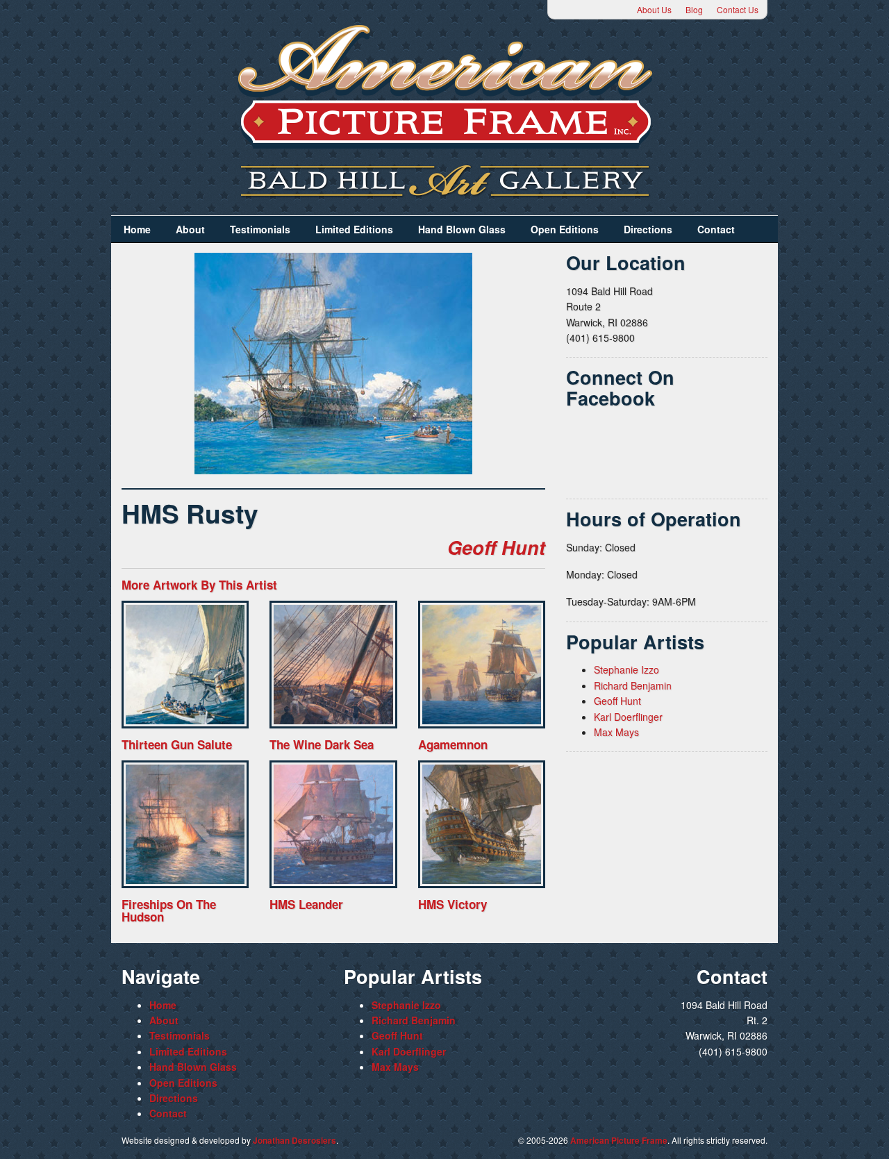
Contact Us (737, 9)
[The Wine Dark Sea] (333, 664)
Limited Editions (354, 229)
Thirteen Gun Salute (177, 744)
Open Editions (565, 229)
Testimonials (260, 229)
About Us (654, 9)
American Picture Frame (618, 1140)
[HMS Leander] (333, 823)
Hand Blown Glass (462, 229)
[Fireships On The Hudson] (185, 823)
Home (137, 229)
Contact (716, 229)
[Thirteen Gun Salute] (185, 664)
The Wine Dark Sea (321, 744)
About (190, 229)
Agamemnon (453, 744)
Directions (648, 229)
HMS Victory (452, 904)
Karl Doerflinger (628, 717)
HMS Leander (306, 904)
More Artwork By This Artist (199, 584)
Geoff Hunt (496, 547)
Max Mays (616, 732)
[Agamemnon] (481, 664)
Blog (694, 9)
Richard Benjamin (633, 685)
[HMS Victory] (481, 823)
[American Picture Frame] (444, 86)
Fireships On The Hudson (169, 911)
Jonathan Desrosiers (294, 1140)
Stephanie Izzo (626, 669)
